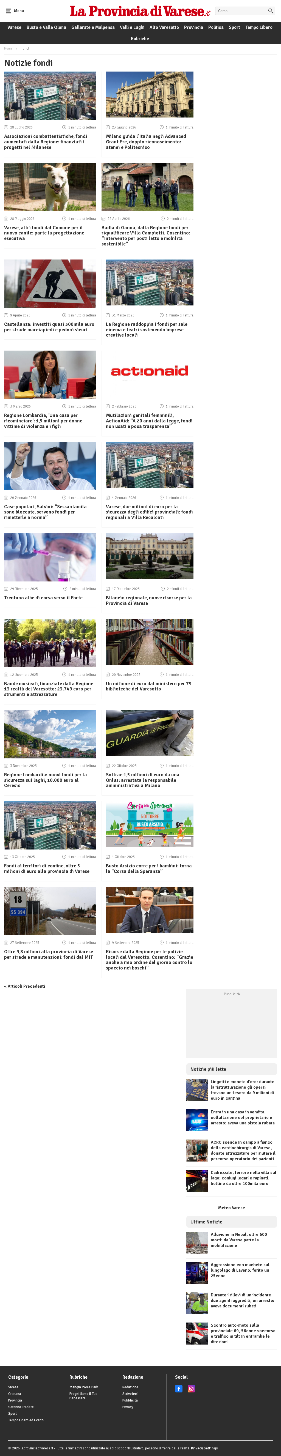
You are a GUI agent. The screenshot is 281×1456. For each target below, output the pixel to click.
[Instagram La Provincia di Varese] (191, 1391)
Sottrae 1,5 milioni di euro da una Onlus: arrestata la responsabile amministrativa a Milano (142, 780)
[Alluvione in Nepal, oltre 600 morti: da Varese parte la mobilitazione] (197, 1252)
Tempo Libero (258, 27)
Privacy (127, 1407)
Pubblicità (130, 1400)
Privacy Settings (204, 1448)
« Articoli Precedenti (24, 986)
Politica (216, 27)
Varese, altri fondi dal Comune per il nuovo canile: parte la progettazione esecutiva (44, 233)
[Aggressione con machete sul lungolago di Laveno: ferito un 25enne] (197, 1282)
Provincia (193, 27)
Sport (234, 27)
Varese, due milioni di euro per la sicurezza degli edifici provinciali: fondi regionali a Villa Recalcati (149, 512)
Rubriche (140, 39)
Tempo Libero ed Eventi (26, 1420)
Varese (14, 27)
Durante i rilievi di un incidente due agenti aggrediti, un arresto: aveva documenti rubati (242, 1300)
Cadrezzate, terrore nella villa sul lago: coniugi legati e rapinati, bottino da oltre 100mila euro (243, 1178)
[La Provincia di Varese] (140, 10)
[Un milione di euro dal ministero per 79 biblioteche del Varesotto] (149, 663)
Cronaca (14, 1394)
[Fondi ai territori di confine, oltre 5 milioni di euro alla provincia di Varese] (50, 848)
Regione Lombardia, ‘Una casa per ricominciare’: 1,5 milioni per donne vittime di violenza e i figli (43, 420)
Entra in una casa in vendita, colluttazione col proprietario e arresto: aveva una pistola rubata (243, 1117)
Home (8, 49)
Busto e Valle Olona (46, 27)
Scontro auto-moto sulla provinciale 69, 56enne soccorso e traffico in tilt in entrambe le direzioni (243, 1334)
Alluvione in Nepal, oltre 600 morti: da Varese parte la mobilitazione (239, 1240)
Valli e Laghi (132, 27)
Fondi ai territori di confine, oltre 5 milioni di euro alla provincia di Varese (46, 868)
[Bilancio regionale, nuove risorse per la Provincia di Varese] (149, 577)
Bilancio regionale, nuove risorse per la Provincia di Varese (149, 600)
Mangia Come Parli (83, 1387)
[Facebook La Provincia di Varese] (178, 1391)
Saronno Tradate (21, 1407)
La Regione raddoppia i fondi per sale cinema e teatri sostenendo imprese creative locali (146, 329)
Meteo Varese (231, 1208)
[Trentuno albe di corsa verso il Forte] (50, 580)
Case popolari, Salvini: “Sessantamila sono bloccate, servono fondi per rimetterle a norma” (45, 512)
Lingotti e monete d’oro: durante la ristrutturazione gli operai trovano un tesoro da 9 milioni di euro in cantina (242, 1090)
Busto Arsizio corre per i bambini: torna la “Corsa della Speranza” (149, 868)
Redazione (130, 1387)
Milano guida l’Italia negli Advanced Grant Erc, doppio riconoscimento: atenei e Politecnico (146, 141)
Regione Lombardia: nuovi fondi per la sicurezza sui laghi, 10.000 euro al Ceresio (45, 780)
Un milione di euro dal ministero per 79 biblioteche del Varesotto (149, 686)
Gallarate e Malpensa (93, 27)
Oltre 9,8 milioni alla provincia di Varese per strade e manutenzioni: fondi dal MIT (48, 954)
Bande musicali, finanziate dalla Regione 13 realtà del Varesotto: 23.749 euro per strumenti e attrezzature (48, 689)
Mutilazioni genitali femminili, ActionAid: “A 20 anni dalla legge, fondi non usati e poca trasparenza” (149, 420)
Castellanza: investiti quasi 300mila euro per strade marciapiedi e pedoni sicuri (49, 327)
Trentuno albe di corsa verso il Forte (43, 598)
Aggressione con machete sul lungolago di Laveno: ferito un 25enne (240, 1270)
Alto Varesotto (164, 27)
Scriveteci (129, 1394)
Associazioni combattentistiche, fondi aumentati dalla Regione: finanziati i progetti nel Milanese (45, 141)
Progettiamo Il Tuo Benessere (83, 1396)
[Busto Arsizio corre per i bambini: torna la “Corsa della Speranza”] (149, 846)
